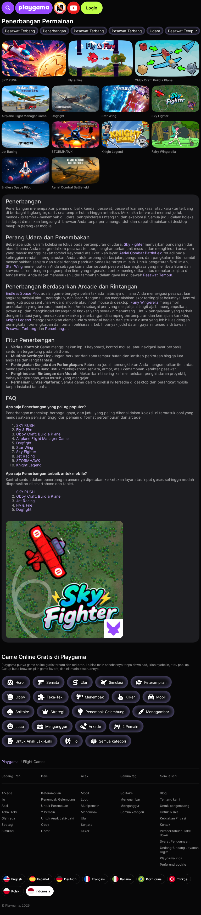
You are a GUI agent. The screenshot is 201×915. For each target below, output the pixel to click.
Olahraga (8, 818)
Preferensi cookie (173, 864)
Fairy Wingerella (144, 302)
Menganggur (129, 806)
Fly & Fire (24, 429)
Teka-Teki (9, 812)
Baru (44, 776)
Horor (45, 831)
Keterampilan (51, 793)
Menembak (89, 812)
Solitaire (126, 793)
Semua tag (128, 776)
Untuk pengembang (174, 806)
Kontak (165, 825)
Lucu (84, 799)
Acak (84, 776)
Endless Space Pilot (23, 293)
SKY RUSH (25, 425)
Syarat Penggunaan (174, 841)
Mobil (85, 793)
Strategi (7, 825)
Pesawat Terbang (21, 328)
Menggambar (130, 799)
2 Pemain (48, 812)
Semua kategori (132, 812)
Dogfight (23, 443)
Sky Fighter (134, 244)
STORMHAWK (28, 460)
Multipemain (90, 806)
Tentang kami (170, 799)
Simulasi (8, 831)
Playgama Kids (171, 858)
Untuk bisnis (169, 812)
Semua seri (168, 776)
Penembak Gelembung (58, 799)
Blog (163, 793)
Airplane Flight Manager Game (42, 438)
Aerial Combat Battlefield (141, 253)
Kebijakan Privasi (173, 818)
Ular (84, 818)
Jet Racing (25, 456)
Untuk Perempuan (54, 806)
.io (3, 799)
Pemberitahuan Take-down (176, 833)
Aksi (5, 806)
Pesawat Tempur (157, 275)
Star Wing (14, 266)
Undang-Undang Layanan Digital (179, 850)
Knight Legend (18, 320)
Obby (45, 825)
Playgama (11, 761)
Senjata (86, 825)
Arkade (7, 793)
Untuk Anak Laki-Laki (57, 818)
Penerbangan (56, 328)
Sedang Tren (11, 776)
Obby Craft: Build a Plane (38, 434)
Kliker (85, 831)
